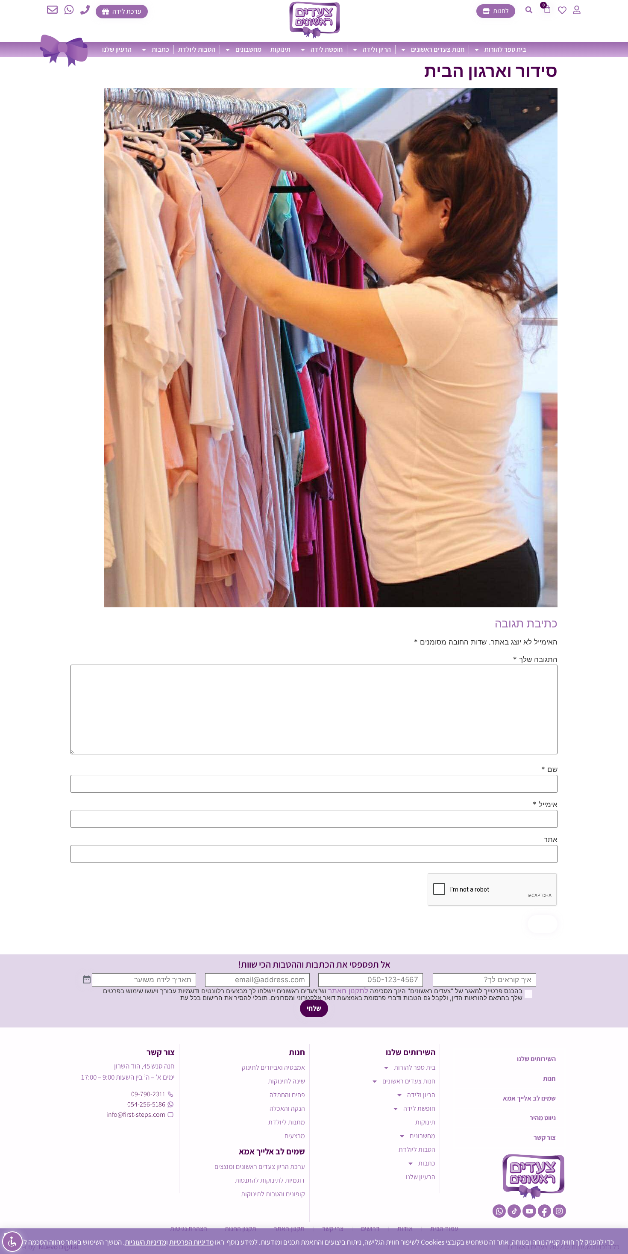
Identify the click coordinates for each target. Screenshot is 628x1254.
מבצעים (295, 1135)
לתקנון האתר (348, 990)
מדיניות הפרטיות (191, 1242)
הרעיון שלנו (117, 49)
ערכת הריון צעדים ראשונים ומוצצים (259, 1166)
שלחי (314, 1008)
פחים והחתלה (287, 1094)
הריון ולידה (377, 49)
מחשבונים (248, 49)
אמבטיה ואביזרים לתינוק (273, 1067)
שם (549, 769)
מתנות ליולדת (286, 1122)
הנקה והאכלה (287, 1108)
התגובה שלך (535, 659)
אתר (551, 839)
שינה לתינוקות (286, 1081)
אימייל (545, 804)
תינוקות (280, 49)
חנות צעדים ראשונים (437, 49)
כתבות (160, 49)
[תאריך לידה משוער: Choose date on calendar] (87, 980)
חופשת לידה (327, 49)
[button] (529, 10)
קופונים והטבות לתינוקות (273, 1193)
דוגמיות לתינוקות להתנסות (270, 1180)
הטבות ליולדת (196, 49)
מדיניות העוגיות (145, 1242)
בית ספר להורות (505, 49)
